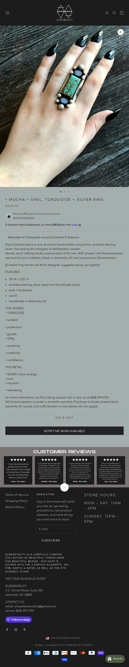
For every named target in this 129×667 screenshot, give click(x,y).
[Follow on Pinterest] (24, 629)
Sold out (64, 417)
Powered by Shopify (80, 645)
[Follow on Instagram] (15, 629)
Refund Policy (15, 507)
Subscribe (50, 540)
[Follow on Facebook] (7, 629)
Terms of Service (17, 494)
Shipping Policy (16, 501)
